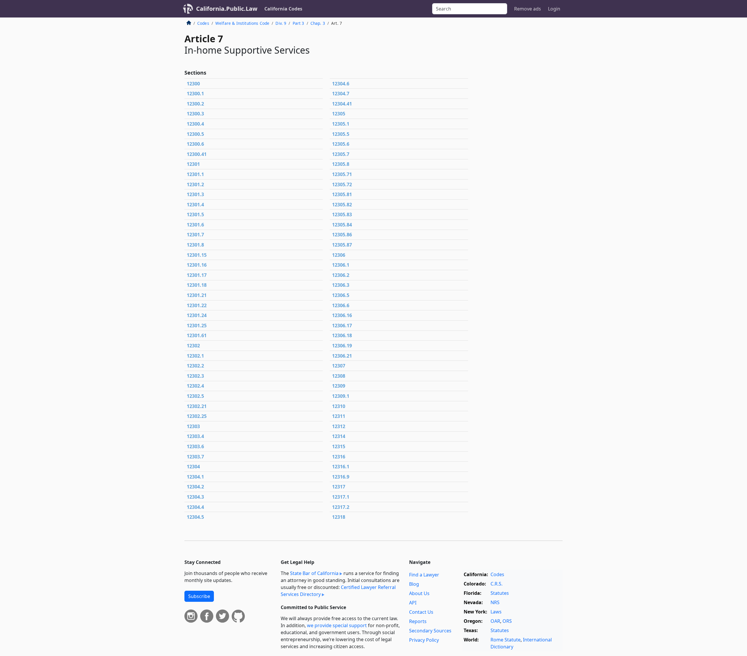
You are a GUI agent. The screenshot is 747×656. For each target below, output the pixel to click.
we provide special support (337, 625)
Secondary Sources (430, 630)
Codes (203, 23)
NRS (495, 602)
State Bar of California (314, 573)
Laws (496, 611)
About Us (419, 593)
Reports (418, 621)
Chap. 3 (317, 23)
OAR (495, 621)
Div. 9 (280, 23)
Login (554, 9)
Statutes (500, 593)
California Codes (283, 9)
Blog (414, 584)
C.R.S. (496, 584)
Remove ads (527, 9)
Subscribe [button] (199, 596)
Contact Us (421, 612)
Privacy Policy (424, 640)
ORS (507, 621)
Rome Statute (506, 639)
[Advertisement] (519, 114)
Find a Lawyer (424, 574)
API (412, 602)
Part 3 (298, 23)
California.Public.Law (226, 9)
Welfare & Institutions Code (242, 23)
